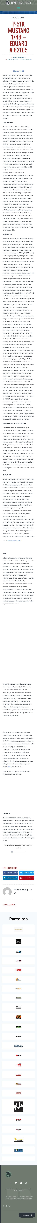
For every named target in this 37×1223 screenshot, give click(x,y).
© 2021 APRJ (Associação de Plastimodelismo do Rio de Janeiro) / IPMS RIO (19, 1189)
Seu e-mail (7, 1206)
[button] (19, 8)
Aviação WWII (18, 17)
